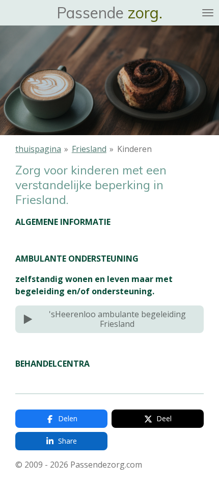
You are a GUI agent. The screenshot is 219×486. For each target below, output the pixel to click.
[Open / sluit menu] (208, 12)
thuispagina (38, 149)
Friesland (89, 149)
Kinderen (134, 149)
